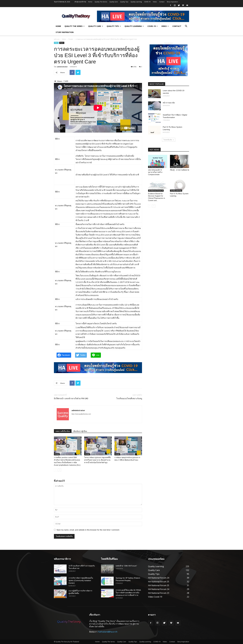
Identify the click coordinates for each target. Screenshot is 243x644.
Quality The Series (101, 2)
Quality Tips (124, 2)
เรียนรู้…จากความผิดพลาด (179, 170)
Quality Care (113, 2)
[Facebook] (170, 5)
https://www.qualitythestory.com (81, 414)
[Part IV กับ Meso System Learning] (154, 130)
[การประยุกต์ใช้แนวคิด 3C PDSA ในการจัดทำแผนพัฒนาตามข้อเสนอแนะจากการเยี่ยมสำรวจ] (107, 593)
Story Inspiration (172, 2)
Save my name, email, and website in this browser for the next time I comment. (88, 530)
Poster (70, 39)
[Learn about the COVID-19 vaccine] (154, 93)
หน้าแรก (56, 39)
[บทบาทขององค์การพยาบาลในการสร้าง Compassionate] (157, 161)
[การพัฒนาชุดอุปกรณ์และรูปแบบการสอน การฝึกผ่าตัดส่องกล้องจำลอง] (128, 445)
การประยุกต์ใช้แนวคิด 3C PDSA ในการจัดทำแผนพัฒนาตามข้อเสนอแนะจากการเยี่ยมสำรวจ (128, 592)
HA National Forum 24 (156, 190)
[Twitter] (179, 5)
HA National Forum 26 (156, 167)
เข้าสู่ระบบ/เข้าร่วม (80, 2)
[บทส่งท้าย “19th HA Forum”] (107, 568)
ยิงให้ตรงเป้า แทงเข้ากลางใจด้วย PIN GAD (71, 398)
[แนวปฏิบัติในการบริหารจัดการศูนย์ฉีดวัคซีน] (60, 593)
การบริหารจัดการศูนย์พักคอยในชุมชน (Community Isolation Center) (81, 580)
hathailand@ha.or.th (107, 631)
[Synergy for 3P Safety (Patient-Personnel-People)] (107, 581)
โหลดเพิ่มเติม (167, 140)
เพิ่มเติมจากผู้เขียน (80, 431)
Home (90, 2)
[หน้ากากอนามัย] (154, 105)
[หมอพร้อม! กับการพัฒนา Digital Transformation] (154, 118)
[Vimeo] (183, 5)
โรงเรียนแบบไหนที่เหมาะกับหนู (129, 398)
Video (155, 2)
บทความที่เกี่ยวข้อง (62, 431)
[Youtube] (187, 5)
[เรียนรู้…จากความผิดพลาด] (179, 161)
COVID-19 (147, 2)
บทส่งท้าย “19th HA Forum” (126, 566)
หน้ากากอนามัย (169, 103)
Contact (161, 2)
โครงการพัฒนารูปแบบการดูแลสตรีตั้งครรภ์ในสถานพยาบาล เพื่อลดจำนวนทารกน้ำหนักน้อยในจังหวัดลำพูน (97, 460)
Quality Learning (136, 2)
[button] (186, 26)
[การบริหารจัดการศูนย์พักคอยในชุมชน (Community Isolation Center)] (60, 581)
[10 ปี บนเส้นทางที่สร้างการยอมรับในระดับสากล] (60, 568)
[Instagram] (175, 5)
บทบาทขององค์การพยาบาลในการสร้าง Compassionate (155, 172)
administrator (62, 67)
